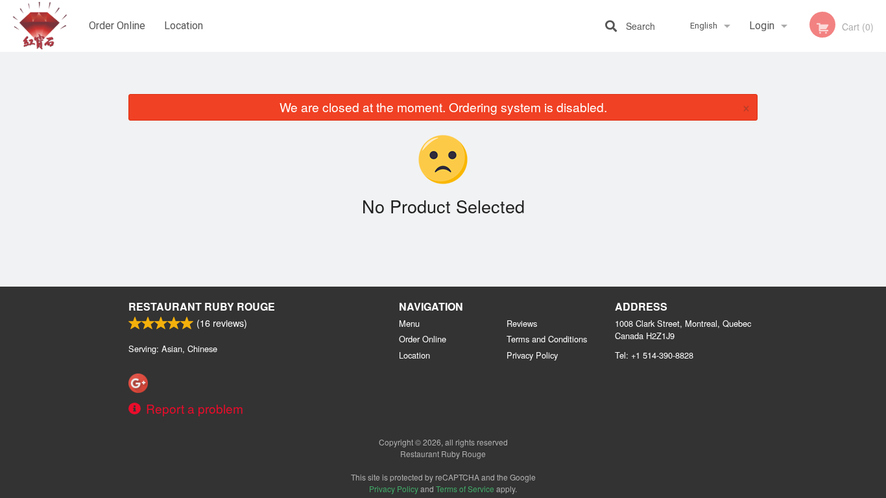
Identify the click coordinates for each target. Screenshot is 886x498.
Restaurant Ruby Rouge (201, 306)
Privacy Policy (532, 355)
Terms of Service (465, 488)
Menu (409, 323)
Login (761, 25)
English (703, 25)
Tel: (654, 355)
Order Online (117, 25)
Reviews (522, 323)
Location (183, 25)
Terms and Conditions (547, 339)
